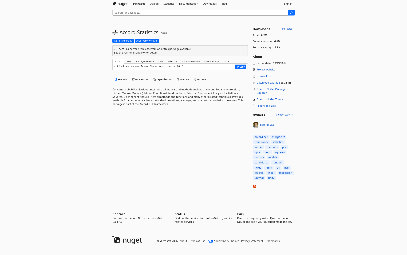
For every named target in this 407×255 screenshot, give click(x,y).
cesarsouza (267, 125)
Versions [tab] (201, 79)
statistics (278, 142)
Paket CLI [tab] (172, 61)
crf (278, 167)
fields (258, 167)
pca (284, 147)
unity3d (259, 178)
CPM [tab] (160, 61)
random (277, 162)
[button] (240, 67)
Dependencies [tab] (164, 79)
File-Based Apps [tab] (211, 61)
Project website (266, 69)
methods (272, 147)
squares (280, 152)
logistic (259, 172)
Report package (266, 106)
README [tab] (122, 79)
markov (259, 157)
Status (180, 214)
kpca (257, 152)
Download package (268, 82)
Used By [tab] (184, 79)
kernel (258, 147)
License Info (264, 76)
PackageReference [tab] (145, 61)
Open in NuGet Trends (270, 99)
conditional (261, 162)
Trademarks (272, 241)
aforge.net (278, 137)
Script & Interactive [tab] (191, 61)
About (183, 241)
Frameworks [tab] (141, 79)
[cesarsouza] (256, 125)
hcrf (286, 167)
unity (271, 178)
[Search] (291, 12)
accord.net (261, 137)
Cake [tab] (226, 61)
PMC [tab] (129, 61)
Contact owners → (284, 116)
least (268, 152)
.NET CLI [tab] (118, 61)
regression (285, 172)
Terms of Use (197, 241)
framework (261, 142)
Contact (118, 214)
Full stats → (288, 28)
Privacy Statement (252, 241)
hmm (269, 167)
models (272, 157)
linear (271, 172)
